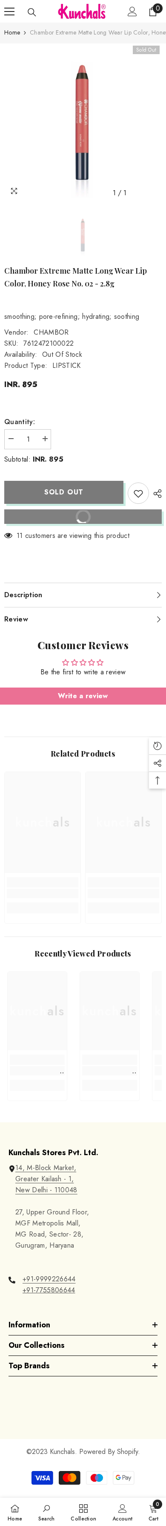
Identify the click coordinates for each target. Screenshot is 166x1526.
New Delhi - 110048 (46, 1190)
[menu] (9, 11)
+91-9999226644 (49, 1279)
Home (12, 32)
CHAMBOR (51, 332)
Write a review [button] (83, 696)
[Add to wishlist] (138, 493)
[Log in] (132, 11)
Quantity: (19, 422)
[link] (42, 893)
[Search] (32, 12)
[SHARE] (155, 493)
